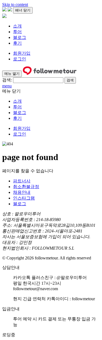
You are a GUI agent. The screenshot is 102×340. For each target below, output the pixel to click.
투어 (17, 31)
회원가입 (21, 53)
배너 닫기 (22, 10)
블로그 (19, 37)
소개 (17, 26)
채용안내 (21, 192)
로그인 (19, 59)
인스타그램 (24, 198)
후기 (17, 43)
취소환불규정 (26, 186)
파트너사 (21, 181)
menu (7, 86)
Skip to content (15, 4)
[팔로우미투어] (4, 16)
